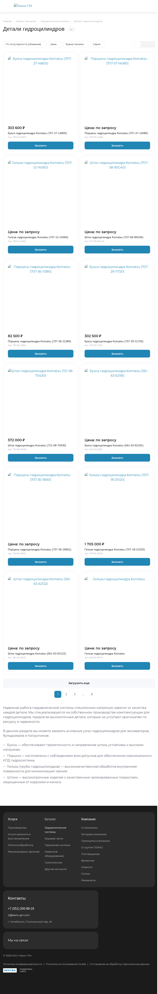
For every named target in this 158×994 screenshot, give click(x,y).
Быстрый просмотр (41, 113)
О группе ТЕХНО (92, 847)
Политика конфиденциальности (22, 964)
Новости (86, 867)
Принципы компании (95, 840)
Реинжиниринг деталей (24, 851)
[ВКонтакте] (80, 940)
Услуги (12, 819)
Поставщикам (90, 853)
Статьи (85, 873)
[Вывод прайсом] (151, 44)
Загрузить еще (79, 683)
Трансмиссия (53, 862)
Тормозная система (57, 845)
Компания (88, 819)
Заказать (41, 145)
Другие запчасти (56, 869)
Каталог (50, 819)
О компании (89, 827)
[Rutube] (89, 940)
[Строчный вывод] (144, 44)
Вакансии (87, 860)
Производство (17, 827)
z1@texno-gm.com (19, 915)
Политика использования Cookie (66, 964)
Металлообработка (20, 845)
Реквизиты (88, 880)
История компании (94, 834)
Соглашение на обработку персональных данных (120, 964)
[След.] (100, 694)
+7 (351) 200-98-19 (21, 908)
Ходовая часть (54, 838)
